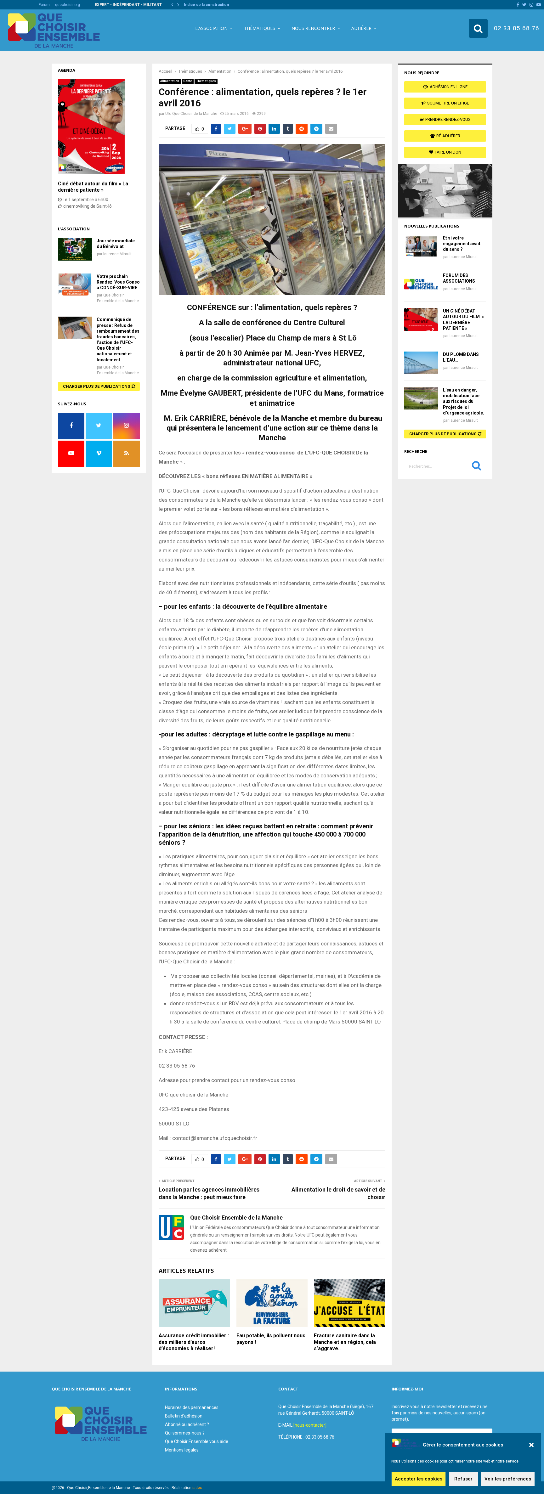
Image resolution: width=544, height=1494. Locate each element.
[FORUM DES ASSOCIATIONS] (421, 284)
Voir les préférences (507, 1479)
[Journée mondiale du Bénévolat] (75, 249)
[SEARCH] (476, 467)
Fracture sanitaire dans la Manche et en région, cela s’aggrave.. (345, 1342)
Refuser (463, 1479)
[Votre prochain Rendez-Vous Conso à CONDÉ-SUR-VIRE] (75, 284)
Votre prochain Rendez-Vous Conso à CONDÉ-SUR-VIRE (118, 282)
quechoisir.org (67, 5)
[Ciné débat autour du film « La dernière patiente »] (91, 172)
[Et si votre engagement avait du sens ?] (421, 246)
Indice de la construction (206, 5)
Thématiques (259, 28)
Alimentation (169, 81)
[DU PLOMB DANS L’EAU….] (421, 363)
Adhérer (361, 28)
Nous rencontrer (313, 28)
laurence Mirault (117, 254)
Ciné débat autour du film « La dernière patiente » (93, 187)
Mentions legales (182, 1449)
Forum (44, 5)
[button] (531, 1445)
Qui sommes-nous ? (185, 1432)
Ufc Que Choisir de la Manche (191, 113)
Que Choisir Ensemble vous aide (196, 1441)
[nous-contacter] (309, 1425)
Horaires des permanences (191, 1407)
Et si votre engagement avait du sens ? (461, 243)
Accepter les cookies (418, 1479)
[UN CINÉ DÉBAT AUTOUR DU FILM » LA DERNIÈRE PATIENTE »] (421, 319)
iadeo (197, 1488)
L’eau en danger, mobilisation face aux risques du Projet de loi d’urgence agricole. (463, 401)
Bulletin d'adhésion (183, 1415)
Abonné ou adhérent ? (187, 1424)
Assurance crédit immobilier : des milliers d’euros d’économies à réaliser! (194, 1342)
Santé (187, 81)
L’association (211, 28)
